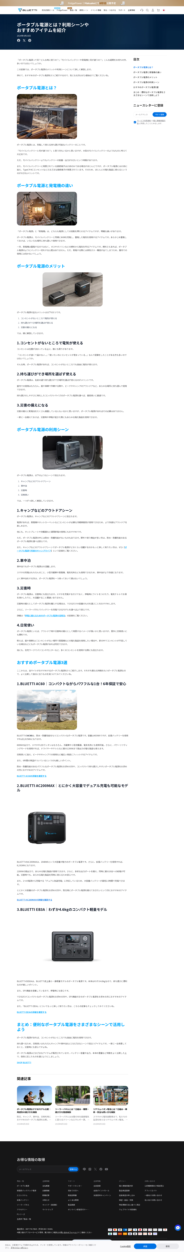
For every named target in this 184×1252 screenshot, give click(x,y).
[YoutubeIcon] (106, 1169)
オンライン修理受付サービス (79, 1209)
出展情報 (45, 1190)
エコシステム (22, 1195)
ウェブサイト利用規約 (128, 1209)
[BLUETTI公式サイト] (27, 10)
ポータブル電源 (23, 1186)
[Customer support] (142, 10)
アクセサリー (22, 1209)
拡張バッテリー (23, 1200)
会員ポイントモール (101, 1190)
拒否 (168, 1246)
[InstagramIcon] (90, 1169)
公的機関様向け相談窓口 (154, 1186)
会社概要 (45, 1186)
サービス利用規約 (144, 120)
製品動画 (71, 1204)
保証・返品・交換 (126, 1200)
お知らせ (45, 1200)
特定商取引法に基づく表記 (129, 1204)
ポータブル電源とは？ (143, 67)
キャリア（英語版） (50, 1204)
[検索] (147, 10)
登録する (73, 1169)
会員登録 (97, 1186)
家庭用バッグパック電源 (26, 1190)
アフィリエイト (151, 1190)
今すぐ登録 (159, 114)
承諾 (145, 1246)
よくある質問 (73, 1200)
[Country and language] (164, 10)
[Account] (153, 10)
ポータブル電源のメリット (145, 77)
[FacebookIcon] (101, 1169)
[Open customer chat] (178, 1228)
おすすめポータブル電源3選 (145, 87)
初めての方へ (73, 1190)
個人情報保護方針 (126, 1186)
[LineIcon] (84, 1169)
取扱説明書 (72, 1195)
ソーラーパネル (23, 1204)
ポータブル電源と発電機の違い (147, 72)
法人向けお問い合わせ (153, 1200)
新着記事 (45, 1195)
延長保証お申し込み (127, 1195)
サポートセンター (75, 1186)
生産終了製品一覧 (24, 1219)
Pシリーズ (21, 1214)
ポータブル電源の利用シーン (146, 82)
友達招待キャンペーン (102, 1195)
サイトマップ (47, 1209)
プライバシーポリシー (19, 1247)
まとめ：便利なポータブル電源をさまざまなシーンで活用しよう (149, 94)
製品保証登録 (124, 1190)
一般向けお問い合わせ (153, 1195)
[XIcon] (95, 1169)
